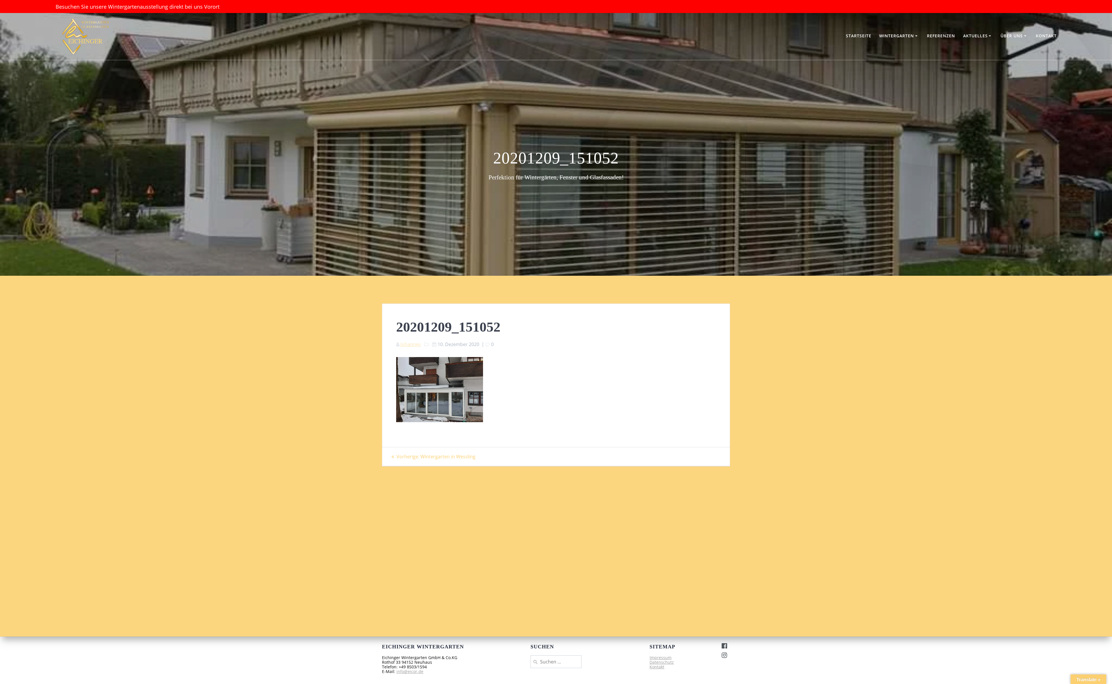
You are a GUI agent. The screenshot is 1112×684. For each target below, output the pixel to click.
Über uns (1012, 35)
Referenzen (941, 35)
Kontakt (1046, 35)
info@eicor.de (409, 671)
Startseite (858, 35)
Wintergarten (896, 35)
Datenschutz (662, 662)
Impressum (661, 657)
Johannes (410, 344)
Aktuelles (975, 35)
